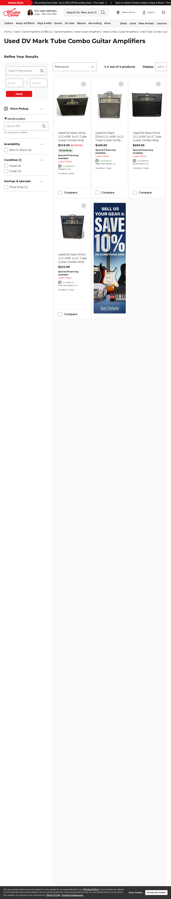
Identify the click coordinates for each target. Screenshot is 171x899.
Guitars (8, 23)
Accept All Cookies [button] (156, 892)
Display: (148, 66)
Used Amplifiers (63, 31)
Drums (58, 23)
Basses (81, 23)
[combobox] (74, 66)
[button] (42, 12)
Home (8, 31)
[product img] (72, 105)
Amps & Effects (25, 23)
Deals (123, 23)
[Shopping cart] (163, 12)
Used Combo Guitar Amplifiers (120, 31)
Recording (95, 23)
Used (133, 23)
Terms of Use (53, 895)
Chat (37, 14)
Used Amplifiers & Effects (37, 31)
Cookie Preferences (72, 895)
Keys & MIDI (44, 23)
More (107, 23)
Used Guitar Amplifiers (87, 31)
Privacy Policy (91, 889)
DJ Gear (69, 23)
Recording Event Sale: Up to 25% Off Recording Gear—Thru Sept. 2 (71, 2)
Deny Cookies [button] (136, 892)
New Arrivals (146, 23)
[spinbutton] (14, 83)
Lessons (162, 23)
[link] (72, 136)
